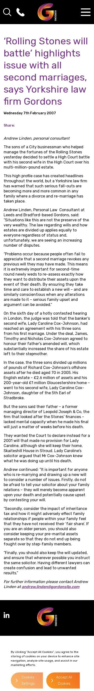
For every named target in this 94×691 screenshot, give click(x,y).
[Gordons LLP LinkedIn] (6, 615)
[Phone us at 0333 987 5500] (20, 12)
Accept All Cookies (64, 680)
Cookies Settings (28, 680)
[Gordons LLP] (47, 12)
